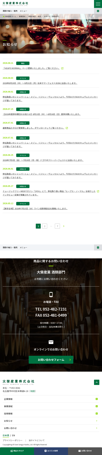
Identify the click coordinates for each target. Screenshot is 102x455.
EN (13, 435)
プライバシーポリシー (13, 440)
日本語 (6, 435)
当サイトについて (37, 440)
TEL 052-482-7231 (51, 309)
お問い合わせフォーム (51, 360)
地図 (32, 391)
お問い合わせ (10, 428)
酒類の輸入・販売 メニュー (15, 11)
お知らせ (8, 420)
